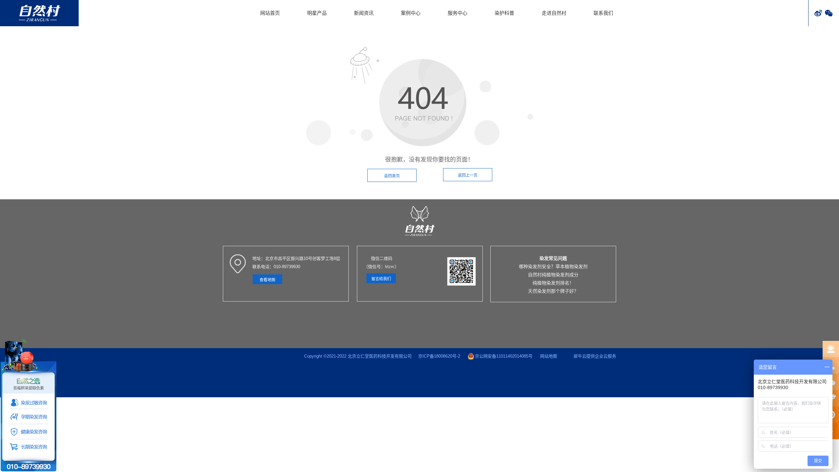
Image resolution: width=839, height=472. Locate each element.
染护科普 (504, 13)
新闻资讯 (364, 13)
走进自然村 (554, 13)
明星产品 (317, 13)
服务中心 (457, 13)
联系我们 (603, 13)
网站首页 (270, 13)
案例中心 (410, 13)
